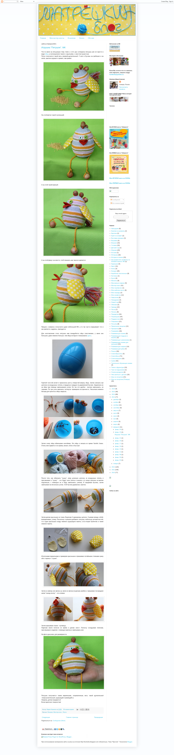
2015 (113, 391)
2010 (113, 472)
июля (115, 413)
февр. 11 (118, 452)
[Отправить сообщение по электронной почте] (77, 709)
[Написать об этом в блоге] (83, 709)
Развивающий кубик (117, 349)
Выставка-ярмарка (117, 238)
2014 (113, 394)
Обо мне (91, 38)
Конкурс (114, 271)
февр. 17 (118, 443)
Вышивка (114, 240)
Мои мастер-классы (57, 38)
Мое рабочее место (117, 290)
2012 (113, 467)
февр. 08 (118, 454)
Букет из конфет (116, 235)
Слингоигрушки (116, 358)
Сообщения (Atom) (59, 720)
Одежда (114, 307)
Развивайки (115, 331)
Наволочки (114, 297)
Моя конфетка (116, 295)
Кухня (113, 278)
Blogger (129, 742)
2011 (113, 469)
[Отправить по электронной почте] (81, 709)
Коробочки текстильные (119, 273)
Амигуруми (115, 228)
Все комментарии (118, 203)
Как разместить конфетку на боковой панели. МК (120, 260)
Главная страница (72, 717)
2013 (113, 397)
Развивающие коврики (118, 346)
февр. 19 (118, 441)
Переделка (115, 314)
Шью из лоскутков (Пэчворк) (120, 379)
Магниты (114, 280)
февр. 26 (118, 429)
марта (115, 424)
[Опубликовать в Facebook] (86, 709)
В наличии (71, 38)
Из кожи (113, 252)
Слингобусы (115, 356)
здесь (89, 335)
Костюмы (114, 276)
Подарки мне (115, 319)
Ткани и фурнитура (117, 367)
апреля (116, 421)
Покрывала (115, 321)
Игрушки (114, 250)
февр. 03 (118, 460)
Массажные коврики (118, 283)
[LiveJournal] (64, 729)
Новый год (114, 302)
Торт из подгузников (117, 370)
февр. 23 (118, 432)
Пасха (64, 712)
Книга (113, 268)
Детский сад (115, 248)
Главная (43, 38)
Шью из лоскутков (117, 377)
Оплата (81, 38)
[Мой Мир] (61, 729)
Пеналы (114, 312)
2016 (113, 389)
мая (114, 419)
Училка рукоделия (117, 372)
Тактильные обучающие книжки (121, 363)
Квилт (113, 266)
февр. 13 (118, 449)
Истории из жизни (117, 257)
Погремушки (115, 316)
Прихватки (114, 328)
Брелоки (114, 233)
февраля (116, 427)
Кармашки (114, 264)
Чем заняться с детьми (118, 374)
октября (116, 405)
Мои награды (115, 292)
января (116, 463)
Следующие (46, 717)
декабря (116, 399)
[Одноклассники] (59, 729)
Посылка (114, 324)
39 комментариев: (69, 709)
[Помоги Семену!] (110, 486)
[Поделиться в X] (85, 709)
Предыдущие (98, 717)
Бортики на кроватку (118, 231)
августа (116, 410)
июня (115, 416)
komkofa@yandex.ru (116, 74)
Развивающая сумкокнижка (120, 340)
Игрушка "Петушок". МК (53, 47)
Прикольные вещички (118, 326)
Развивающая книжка (118, 333)
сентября (116, 408)
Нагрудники (115, 300)
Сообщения (116, 199)
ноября (116, 402)
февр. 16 (118, 446)
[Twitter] (57, 729)
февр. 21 (118, 438)
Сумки (113, 361)
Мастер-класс (57, 712)
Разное (113, 351)
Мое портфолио (116, 288)
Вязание (50, 712)
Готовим (114, 245)
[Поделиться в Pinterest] (88, 709)
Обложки (114, 304)
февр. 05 (118, 457)
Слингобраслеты (116, 353)
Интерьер (114, 255)
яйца (46, 54)
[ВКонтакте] (55, 729)
